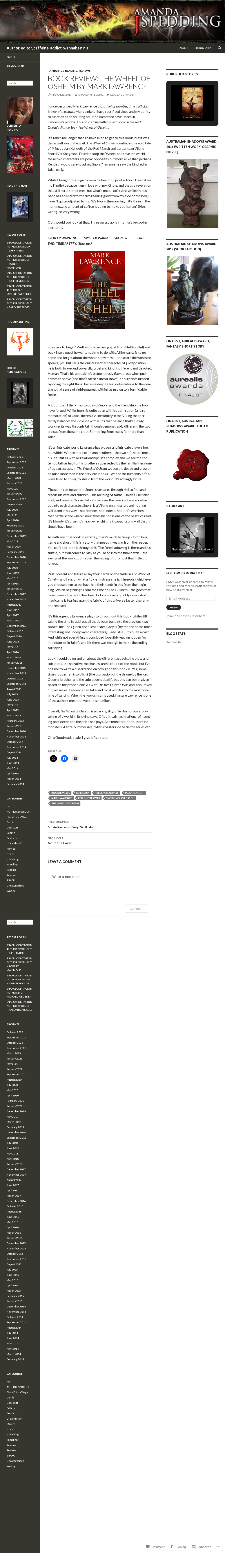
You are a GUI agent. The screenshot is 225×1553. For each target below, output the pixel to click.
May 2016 (12, 646)
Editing (11, 832)
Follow (174, 607)
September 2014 (16, 747)
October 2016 (15, 631)
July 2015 (12, 694)
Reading (71, 70)
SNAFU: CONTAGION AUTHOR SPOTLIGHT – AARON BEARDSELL (19, 303)
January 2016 (14, 662)
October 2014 (15, 741)
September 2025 (16, 462)
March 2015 (14, 715)
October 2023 (15, 467)
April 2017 (13, 615)
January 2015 (14, 726)
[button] (182, 110)
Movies (11, 848)
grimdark (82, 792)
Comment (136, 908)
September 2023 (16, 472)
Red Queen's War (89, 798)
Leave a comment (122, 94)
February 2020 (15, 525)
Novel (10, 854)
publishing (12, 859)
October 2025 (15, 457)
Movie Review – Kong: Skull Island (72, 824)
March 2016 (14, 657)
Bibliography (203, 47)
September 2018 (16, 562)
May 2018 (12, 578)
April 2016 (13, 652)
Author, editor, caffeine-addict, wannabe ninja (48, 48)
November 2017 (16, 599)
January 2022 (14, 493)
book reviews (60, 792)
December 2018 (16, 557)
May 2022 (12, 488)
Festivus (12, 838)
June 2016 (13, 641)
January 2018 (14, 588)
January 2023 (14, 483)
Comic (10, 822)
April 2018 (13, 583)
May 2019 (12, 541)
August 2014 (14, 752)
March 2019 (14, 546)
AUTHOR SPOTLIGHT (19, 811)
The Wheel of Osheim (65, 803)
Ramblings (56, 70)
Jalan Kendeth (134, 792)
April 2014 (13, 773)
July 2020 (12, 509)
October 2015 (15, 678)
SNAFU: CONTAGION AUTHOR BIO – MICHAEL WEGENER (19, 290)
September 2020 (16, 499)
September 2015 (16, 683)
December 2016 (16, 625)
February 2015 (15, 720)
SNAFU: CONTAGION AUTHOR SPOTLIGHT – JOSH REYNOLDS (19, 276)
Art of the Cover (60, 840)
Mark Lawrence (85, 106)
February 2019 (15, 551)
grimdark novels (107, 792)
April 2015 (13, 710)
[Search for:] (20, 83)
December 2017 (16, 594)
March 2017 (14, 620)
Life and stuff (14, 843)
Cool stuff (12, 827)
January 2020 (14, 530)
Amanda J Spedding (91, 94)
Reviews (84, 70)
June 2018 (13, 573)
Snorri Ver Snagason (120, 798)
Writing (11, 890)
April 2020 (13, 520)
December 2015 (16, 668)
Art (8, 806)
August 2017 (14, 604)
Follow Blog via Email (185, 573)
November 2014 (16, 736)
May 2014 (12, 768)
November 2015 (16, 673)
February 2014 (15, 784)
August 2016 (14, 636)
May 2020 (12, 515)
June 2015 (13, 699)
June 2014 (13, 763)
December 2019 (16, 536)
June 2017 (13, 610)
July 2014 (12, 757)
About (184, 47)
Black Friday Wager (18, 817)
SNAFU (11, 880)
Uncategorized (15, 885)
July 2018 (12, 567)
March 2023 (14, 478)
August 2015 (14, 689)
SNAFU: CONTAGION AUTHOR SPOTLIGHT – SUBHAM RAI (19, 246)
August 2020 (14, 504)
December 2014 (16, 731)
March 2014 (14, 778)
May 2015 (12, 704)
